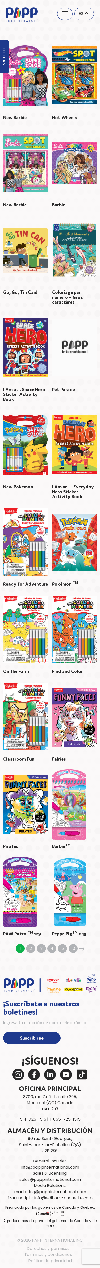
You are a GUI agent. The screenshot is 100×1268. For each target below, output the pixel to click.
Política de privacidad (50, 1261)
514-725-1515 (33, 1119)
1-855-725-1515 (65, 1119)
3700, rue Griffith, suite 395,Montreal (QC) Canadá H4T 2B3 (50, 1103)
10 (73, 948)
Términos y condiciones (48, 1255)
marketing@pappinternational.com (50, 1192)
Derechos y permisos (48, 1248)
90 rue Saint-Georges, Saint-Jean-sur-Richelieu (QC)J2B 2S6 (50, 1145)
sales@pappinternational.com (50, 1179)
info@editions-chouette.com (63, 1198)
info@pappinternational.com (50, 1167)
